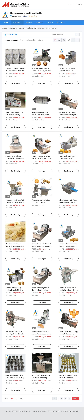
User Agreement (54, 411)
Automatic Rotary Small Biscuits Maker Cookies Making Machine (67, 70)
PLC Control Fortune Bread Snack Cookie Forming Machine (41, 377)
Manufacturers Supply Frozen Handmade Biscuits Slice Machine (14, 246)
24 (12, 398)
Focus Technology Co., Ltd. (28, 411)
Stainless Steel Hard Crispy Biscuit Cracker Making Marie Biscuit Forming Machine (68, 114)
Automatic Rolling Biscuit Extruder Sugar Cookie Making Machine (40, 290)
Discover (50, 22)
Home (6, 22)
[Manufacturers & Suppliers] (16, 4)
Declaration (64, 411)
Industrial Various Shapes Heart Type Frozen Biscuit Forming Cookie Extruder (14, 334)
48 (21, 398)
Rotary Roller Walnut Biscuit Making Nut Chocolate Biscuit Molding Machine (42, 246)
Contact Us (61, 22)
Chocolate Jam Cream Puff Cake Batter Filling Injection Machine (14, 202)
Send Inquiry (15, 83)
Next (74, 398)
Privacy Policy (74, 411)
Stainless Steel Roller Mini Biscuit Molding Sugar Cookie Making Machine (42, 70)
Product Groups (11, 34)
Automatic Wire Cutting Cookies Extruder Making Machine (13, 290)
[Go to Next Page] (77, 40)
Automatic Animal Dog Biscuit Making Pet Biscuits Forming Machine (14, 158)
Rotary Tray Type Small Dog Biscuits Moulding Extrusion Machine (41, 158)
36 (16, 398)
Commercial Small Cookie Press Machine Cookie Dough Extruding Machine (15, 377)
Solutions (39, 22)
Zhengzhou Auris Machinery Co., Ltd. (26, 13)
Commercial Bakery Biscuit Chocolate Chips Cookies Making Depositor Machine (68, 246)
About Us (29, 22)
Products (18, 22)
